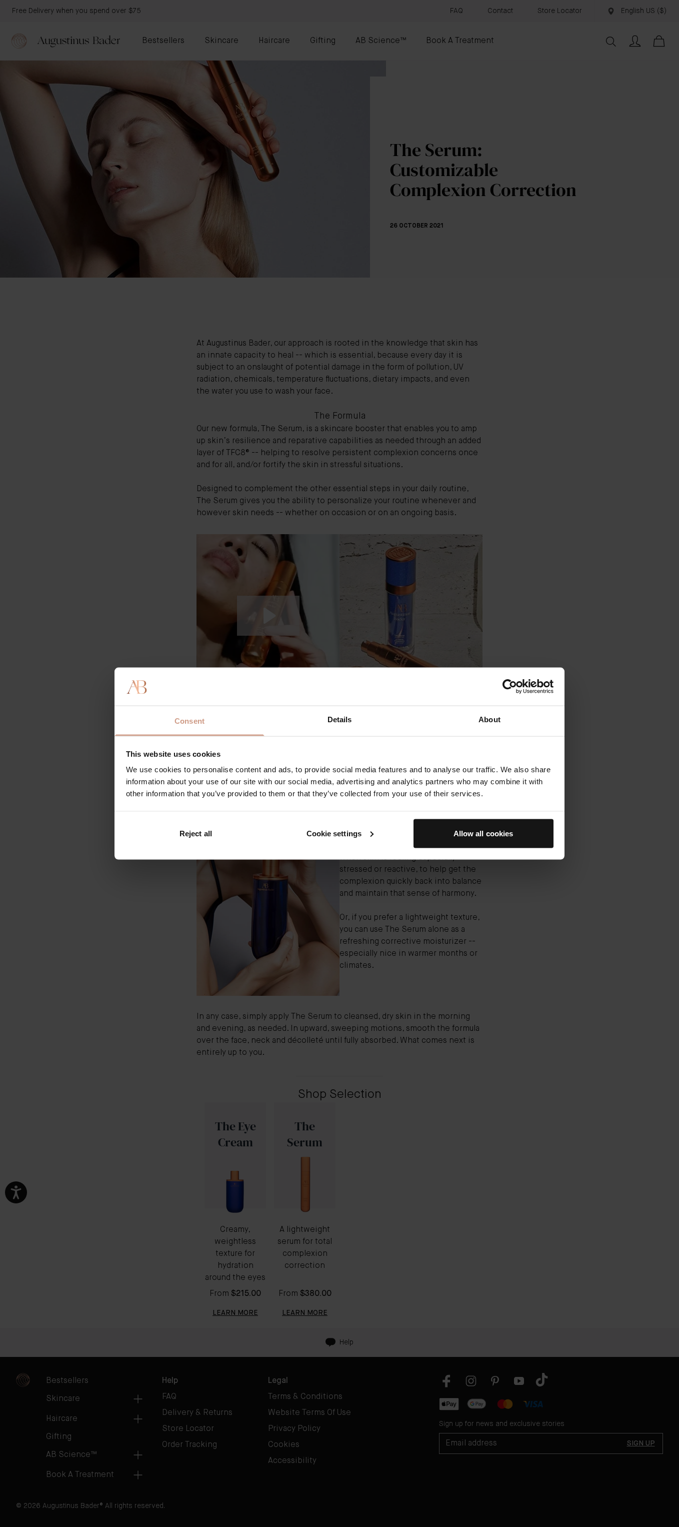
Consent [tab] (189, 721)
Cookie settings (334, 833)
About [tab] (489, 719)
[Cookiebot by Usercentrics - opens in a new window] (510, 686)
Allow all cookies (484, 833)
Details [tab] (340, 719)
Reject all (196, 833)
